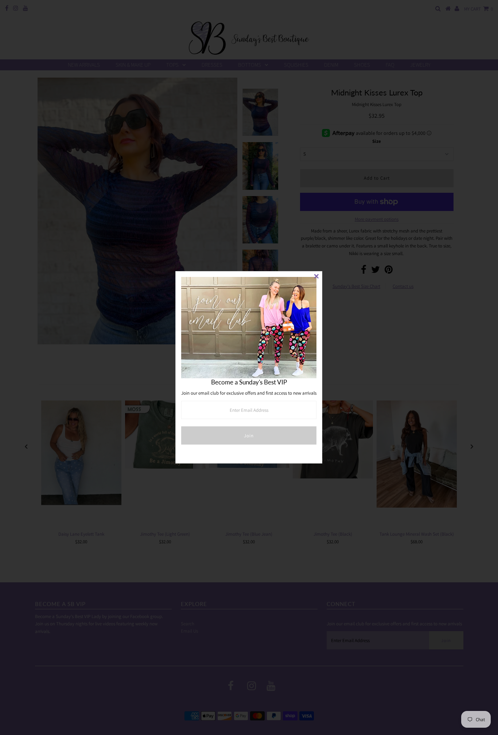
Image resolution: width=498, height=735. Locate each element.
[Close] (316, 276)
